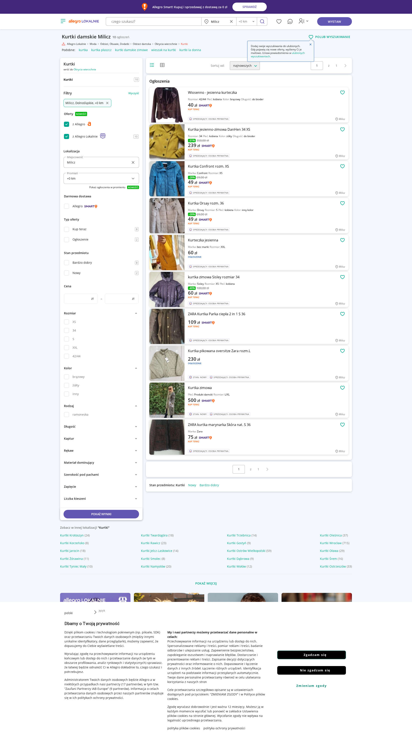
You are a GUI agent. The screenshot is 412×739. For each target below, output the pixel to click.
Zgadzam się (315, 655)
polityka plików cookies (183, 728)
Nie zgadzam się (315, 670)
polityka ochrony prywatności (224, 728)
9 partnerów (119, 689)
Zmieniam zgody (311, 686)
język (102, 610)
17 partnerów (131, 684)
